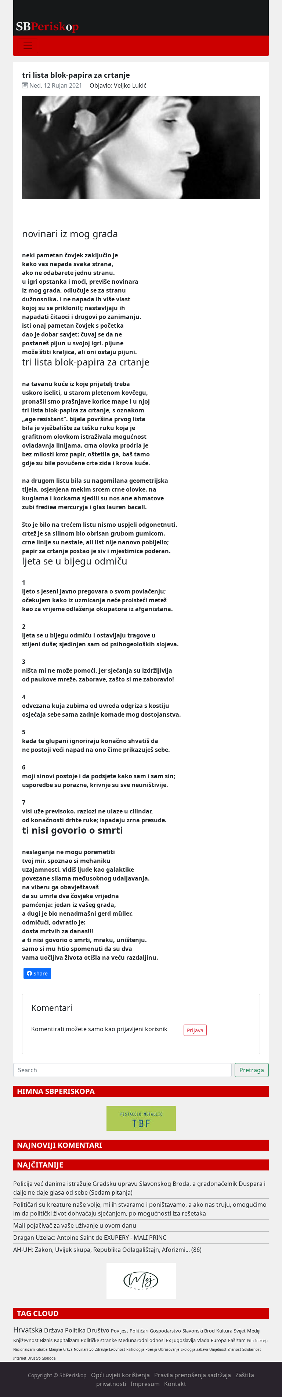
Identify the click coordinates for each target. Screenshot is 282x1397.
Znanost (234, 1349)
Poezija (151, 1349)
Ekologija (188, 1349)
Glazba (41, 1349)
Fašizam (237, 1340)
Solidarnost (251, 1349)
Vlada (203, 1340)
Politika (75, 1330)
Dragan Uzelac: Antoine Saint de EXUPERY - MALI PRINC (89, 1238)
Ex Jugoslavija (181, 1340)
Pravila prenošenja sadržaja (192, 1375)
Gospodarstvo (165, 1330)
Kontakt (175, 1384)
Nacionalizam (24, 1349)
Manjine (55, 1349)
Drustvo (34, 1358)
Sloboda (48, 1358)
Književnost (26, 1340)
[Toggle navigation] (28, 45)
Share (40, 973)
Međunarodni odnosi (141, 1340)
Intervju (261, 1340)
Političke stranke (99, 1340)
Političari (139, 1330)
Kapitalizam (66, 1340)
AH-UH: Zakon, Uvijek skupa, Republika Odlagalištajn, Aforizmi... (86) (107, 1250)
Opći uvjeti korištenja (120, 1375)
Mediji (253, 1330)
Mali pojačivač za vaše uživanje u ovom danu (74, 1225)
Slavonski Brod (198, 1330)
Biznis (46, 1340)
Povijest (119, 1330)
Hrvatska (28, 1330)
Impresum (145, 1384)
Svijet (240, 1330)
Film (250, 1340)
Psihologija (135, 1349)
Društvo (98, 1330)
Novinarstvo (84, 1349)
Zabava (202, 1349)
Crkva (67, 1349)
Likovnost (117, 1349)
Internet (19, 1358)
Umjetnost (217, 1349)
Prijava (195, 1030)
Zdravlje (101, 1349)
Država (54, 1330)
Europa (219, 1340)
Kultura (224, 1330)
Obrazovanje (168, 1349)
